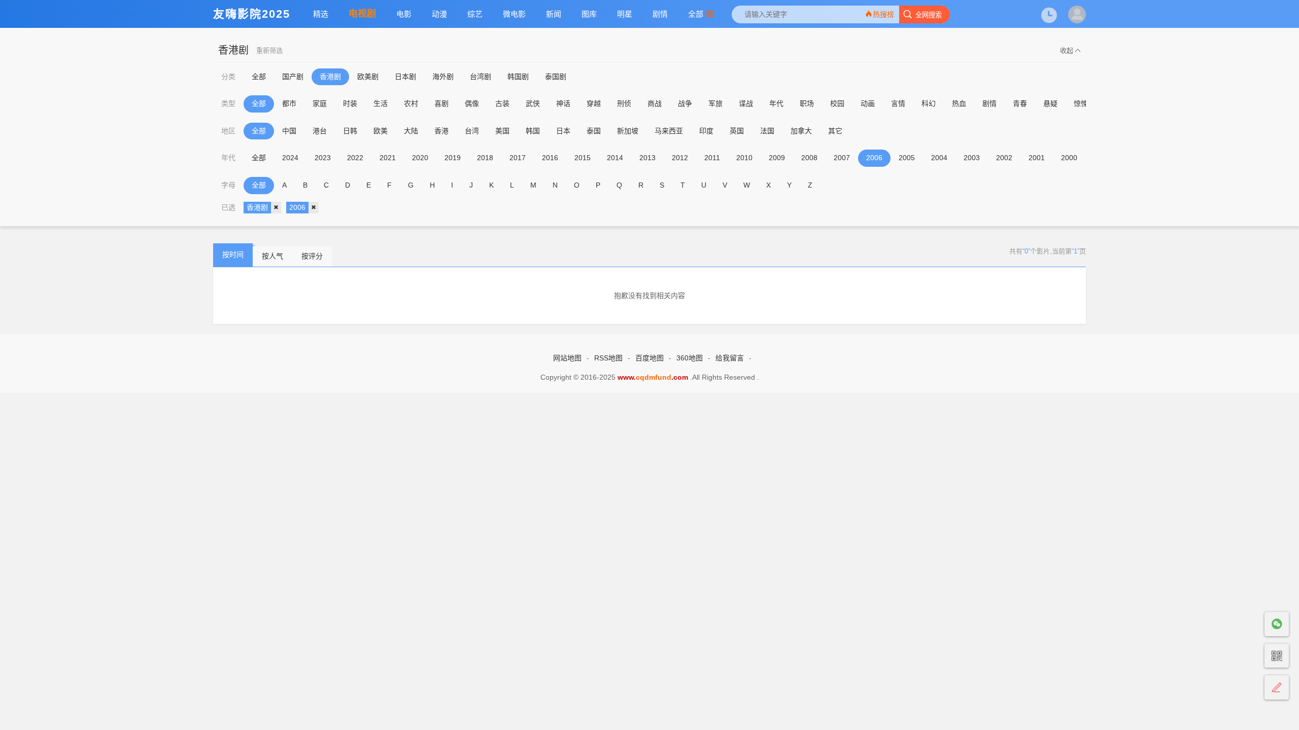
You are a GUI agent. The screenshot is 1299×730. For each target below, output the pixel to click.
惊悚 (1081, 103)
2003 (972, 158)
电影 (404, 14)
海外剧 (443, 76)
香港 (441, 131)
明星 (624, 14)
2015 (582, 158)
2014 (615, 158)
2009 (777, 158)
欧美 (380, 131)
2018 (485, 158)
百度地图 (649, 358)
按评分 (312, 256)
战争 (685, 103)
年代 (776, 103)
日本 (563, 131)
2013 (647, 158)
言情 (898, 103)
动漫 (439, 14)
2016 (550, 158)
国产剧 (292, 76)
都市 (289, 103)
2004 (939, 158)
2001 (1037, 158)
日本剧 (405, 76)
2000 (1069, 158)
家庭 (320, 103)
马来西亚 (669, 131)
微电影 (514, 14)
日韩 (350, 131)
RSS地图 (608, 358)
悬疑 (1050, 103)
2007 (842, 158)
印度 (706, 131)
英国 (737, 131)
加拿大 (801, 131)
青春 (1020, 103)
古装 (502, 103)
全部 (695, 14)
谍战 (746, 103)
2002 (1004, 158)
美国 (502, 131)
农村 (411, 103)
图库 (589, 14)
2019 (453, 158)
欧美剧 (368, 76)
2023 (323, 158)
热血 (959, 103)
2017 (517, 158)
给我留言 (729, 358)
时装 (350, 103)
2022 (355, 158)
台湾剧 (480, 76)
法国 (767, 131)
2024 (290, 158)
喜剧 (441, 103)
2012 (680, 158)
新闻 (553, 14)
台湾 (472, 131)
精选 (320, 14)
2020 (420, 158)
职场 (807, 103)
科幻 (928, 103)
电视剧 (362, 14)
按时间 (233, 254)
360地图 (689, 358)
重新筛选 (269, 50)
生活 (380, 103)
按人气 (272, 256)
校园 (837, 103)
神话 (563, 103)
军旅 (715, 103)
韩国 (533, 131)
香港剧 (330, 76)
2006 (874, 158)
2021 (388, 158)
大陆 (411, 131)
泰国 (594, 131)
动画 (868, 103)
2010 (744, 158)
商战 (654, 103)
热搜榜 (883, 14)
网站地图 (567, 358)
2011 (712, 158)
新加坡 (627, 131)
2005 (907, 158)
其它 (835, 131)
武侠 (533, 103)
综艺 (475, 14)
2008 (809, 158)
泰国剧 (555, 76)
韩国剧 (518, 76)
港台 (320, 131)
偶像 (472, 103)
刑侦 (624, 103)
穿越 (594, 103)
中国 (289, 131)
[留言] (1276, 687)
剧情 (660, 14)
